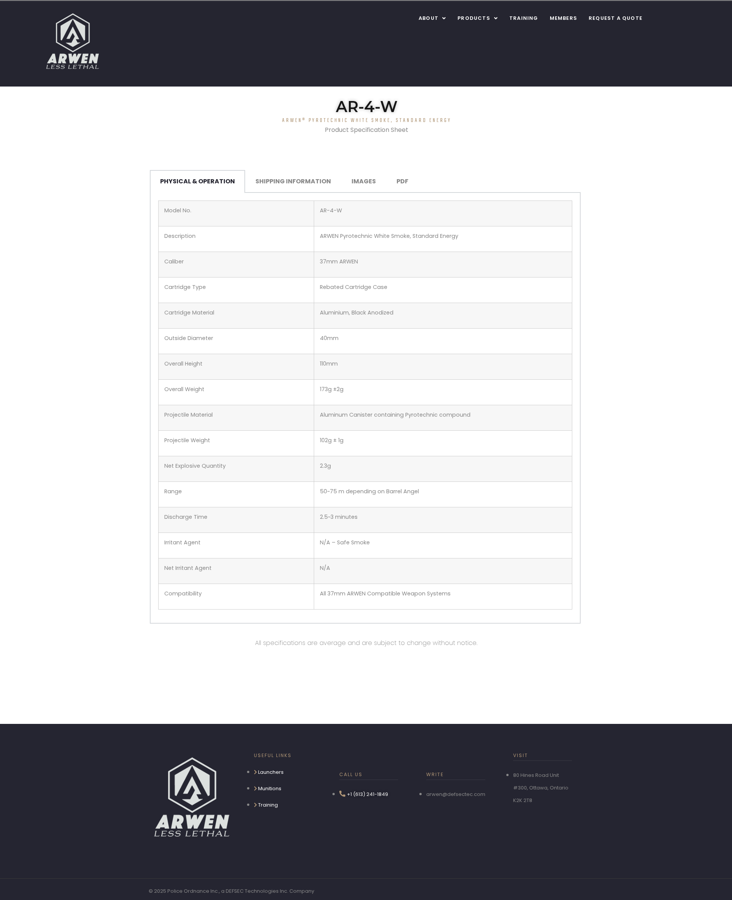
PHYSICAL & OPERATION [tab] (197, 181)
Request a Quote (615, 18)
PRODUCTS (474, 18)
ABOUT (428, 18)
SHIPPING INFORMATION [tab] (293, 181)
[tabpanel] (365, 408)
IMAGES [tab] (364, 181)
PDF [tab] (402, 181)
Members (563, 18)
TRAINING (523, 18)
